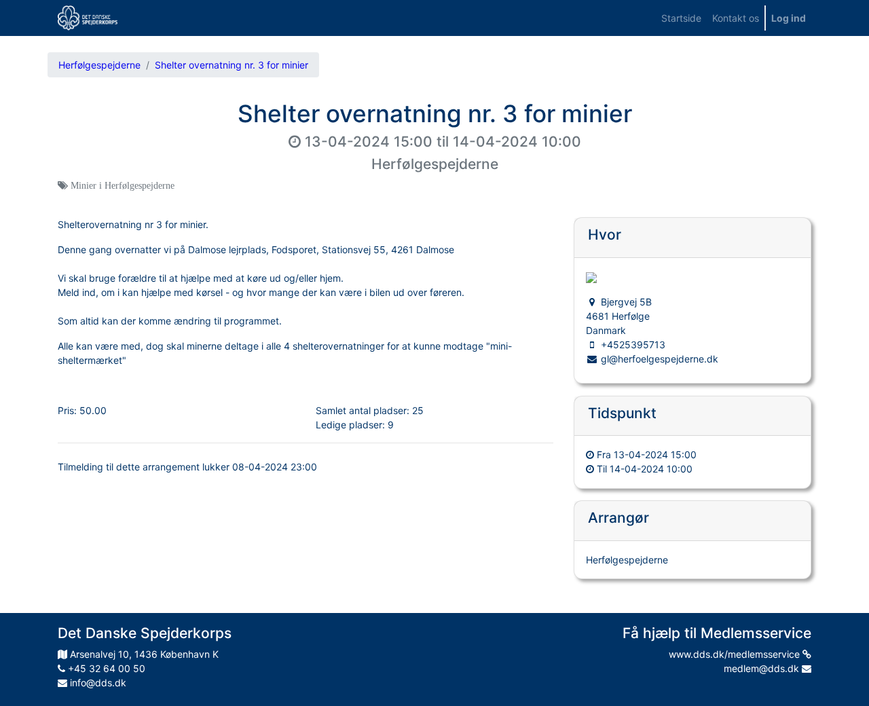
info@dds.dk (96, 682)
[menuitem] (681, 18)
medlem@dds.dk (763, 668)
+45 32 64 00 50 (105, 668)
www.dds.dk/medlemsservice (735, 654)
